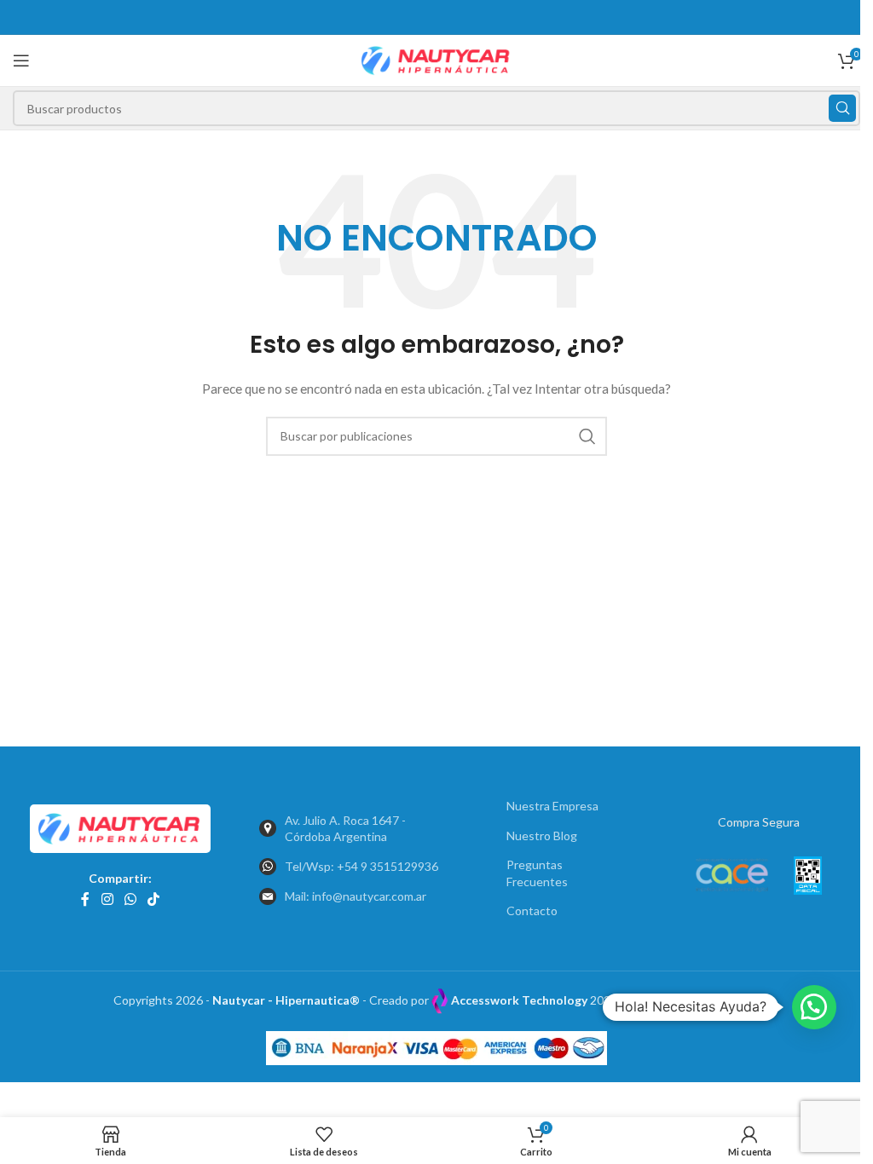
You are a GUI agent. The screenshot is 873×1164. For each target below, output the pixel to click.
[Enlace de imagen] (120, 827)
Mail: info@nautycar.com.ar (355, 896)
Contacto (532, 910)
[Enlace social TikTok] (153, 900)
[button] (814, 1007)
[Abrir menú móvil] (21, 60)
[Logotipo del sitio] (437, 59)
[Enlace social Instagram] (107, 900)
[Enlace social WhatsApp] (130, 900)
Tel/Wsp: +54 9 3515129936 (361, 866)
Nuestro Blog (541, 835)
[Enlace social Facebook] (85, 900)
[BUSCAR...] (842, 108)
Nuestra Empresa (552, 805)
